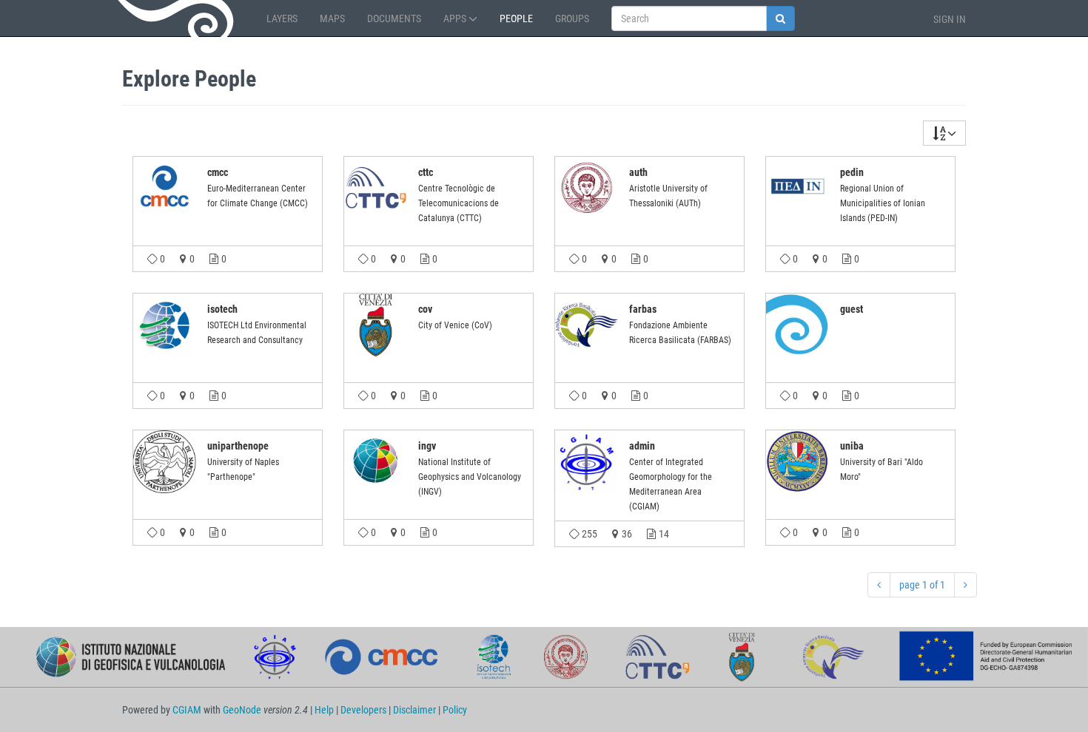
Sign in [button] (949, 19)
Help (324, 710)
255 (588, 534)
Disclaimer (414, 710)
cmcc (217, 172)
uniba (852, 446)
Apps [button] (456, 18)
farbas (643, 309)
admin (642, 446)
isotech (222, 309)
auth (638, 172)
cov (425, 309)
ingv (427, 446)
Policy (455, 710)
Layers (282, 18)
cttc (425, 172)
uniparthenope (238, 446)
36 (625, 534)
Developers (363, 710)
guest (851, 309)
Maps (332, 18)
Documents (394, 18)
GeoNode (177, 18)
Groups (572, 18)
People (516, 18)
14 (663, 534)
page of (922, 585)
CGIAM (186, 710)
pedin (852, 172)
